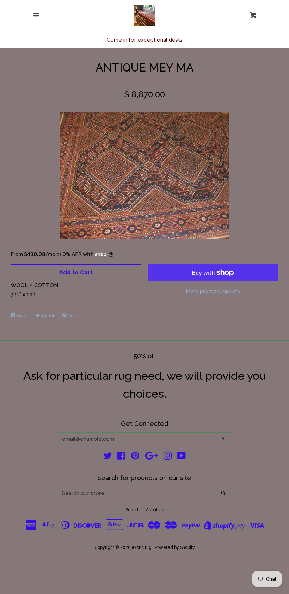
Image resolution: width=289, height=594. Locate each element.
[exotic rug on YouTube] (181, 457)
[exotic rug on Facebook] (121, 457)
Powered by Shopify (175, 547)
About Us (155, 509)
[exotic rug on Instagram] (168, 457)
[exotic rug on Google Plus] (151, 457)
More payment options (213, 291)
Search (132, 509)
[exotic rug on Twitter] (108, 457)
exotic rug (141, 547)
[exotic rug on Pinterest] (135, 457)
